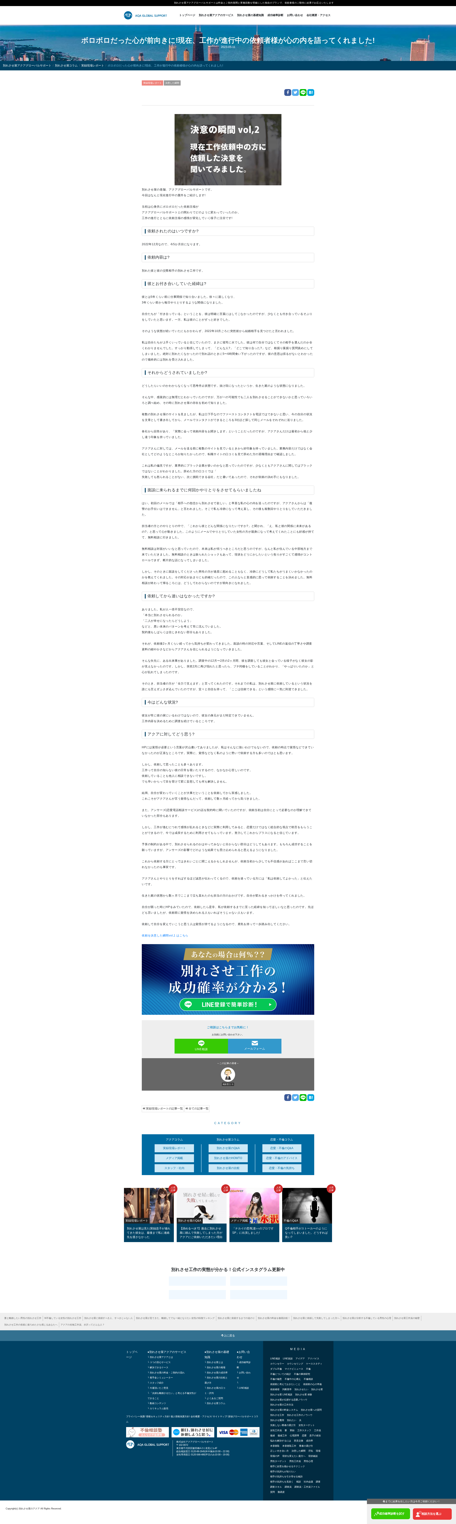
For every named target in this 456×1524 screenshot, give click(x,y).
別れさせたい (301, 1389)
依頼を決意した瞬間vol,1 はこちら (165, 935)
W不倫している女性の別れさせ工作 (62, 1318)
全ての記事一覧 (198, 1108)
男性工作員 (295, 1461)
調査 (318, 1481)
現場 (318, 1451)
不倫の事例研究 (302, 1374)
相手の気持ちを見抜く (281, 1481)
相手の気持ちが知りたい (283, 1471)
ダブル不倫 (276, 1369)
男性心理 (308, 1461)
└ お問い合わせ (244, 1375)
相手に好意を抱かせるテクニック (287, 1466)
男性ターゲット (278, 1461)
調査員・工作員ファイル (307, 1487)
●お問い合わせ (243, 1354)
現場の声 (274, 1456)
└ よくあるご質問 (213, 1398)
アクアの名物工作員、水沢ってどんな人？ (83, 1324)
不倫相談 (308, 1379)
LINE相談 (201, 1049)
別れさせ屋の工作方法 (281, 1404)
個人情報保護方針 (180, 1416)
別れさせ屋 (317, 1389)
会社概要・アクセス (319, 15)
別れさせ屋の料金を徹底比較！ (274, 1318)
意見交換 (298, 1440)
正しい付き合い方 (279, 1451)
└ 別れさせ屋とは (213, 1362)
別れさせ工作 (277, 1415)
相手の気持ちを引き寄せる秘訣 (286, 1476)
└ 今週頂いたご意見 (157, 1388)
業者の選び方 (306, 1446)
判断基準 (287, 1389)
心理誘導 (294, 1435)
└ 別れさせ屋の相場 (214, 1367)
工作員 (317, 1430)
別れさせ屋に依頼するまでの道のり (236, 1318)
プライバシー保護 (135, 1416)
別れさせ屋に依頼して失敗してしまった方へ (316, 1318)
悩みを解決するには (280, 1440)
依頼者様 (274, 1389)
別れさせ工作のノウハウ (299, 1415)
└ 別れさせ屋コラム (214, 1403)
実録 (292, 1430)
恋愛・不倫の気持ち (282, 1168)
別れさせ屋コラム (66, 65)
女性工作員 (276, 1430)
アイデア (300, 1358)
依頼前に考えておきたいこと (285, 1384)
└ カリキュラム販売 (157, 1408)
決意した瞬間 (172, 83)
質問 (272, 1492)
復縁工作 (282, 1435)
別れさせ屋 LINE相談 (281, 1394)
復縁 (272, 1435)
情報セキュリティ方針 (157, 1416)
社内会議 (308, 1481)
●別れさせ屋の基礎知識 (216, 1354)
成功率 (309, 1440)
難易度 (281, 1492)
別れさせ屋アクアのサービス (216, 15)
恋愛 (304, 1435)
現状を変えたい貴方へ (293, 1456)
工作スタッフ (304, 1430)
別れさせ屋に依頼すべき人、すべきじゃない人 (108, 1318)
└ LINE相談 (243, 1388)
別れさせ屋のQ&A (228, 1148)
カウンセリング (295, 1363)
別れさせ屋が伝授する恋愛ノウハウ (288, 1399)
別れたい (291, 1420)
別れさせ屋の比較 (228, 1168)
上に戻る (229, 1335)
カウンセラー (277, 1363)
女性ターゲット (307, 1425)
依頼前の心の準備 (312, 1384)
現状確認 (313, 1456)
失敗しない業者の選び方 (283, 1425)
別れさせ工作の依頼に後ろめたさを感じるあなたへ (31, 1324)
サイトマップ (220, 1416)
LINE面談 (288, 1358)
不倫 (308, 1369)
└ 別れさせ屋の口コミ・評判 (214, 1390)
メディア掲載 (174, 1158)
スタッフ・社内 (174, 1168)
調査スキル (276, 1487)
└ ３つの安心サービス (159, 1362)
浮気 (310, 1451)
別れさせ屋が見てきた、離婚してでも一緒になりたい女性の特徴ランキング (175, 1318)
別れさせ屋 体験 (303, 1394)
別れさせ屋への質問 (311, 1410)
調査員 (288, 1487)
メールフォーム (254, 1048)
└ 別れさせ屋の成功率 (216, 1372)
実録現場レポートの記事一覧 (164, 1108)
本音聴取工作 (289, 1446)
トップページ (187, 15)
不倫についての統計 (280, 1374)
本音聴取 (274, 1446)
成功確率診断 (275, 15)
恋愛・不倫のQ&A (281, 1148)
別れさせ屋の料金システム (284, 1410)
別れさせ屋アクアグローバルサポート (27, 65)
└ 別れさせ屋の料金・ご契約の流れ (166, 1372)
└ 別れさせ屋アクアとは (160, 1357)
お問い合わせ (295, 15)
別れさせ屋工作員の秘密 (407, 1318)
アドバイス (313, 1358)
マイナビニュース (294, 1369)
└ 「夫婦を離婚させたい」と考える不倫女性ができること (171, 1396)
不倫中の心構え (293, 1379)
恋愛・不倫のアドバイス (281, 1158)
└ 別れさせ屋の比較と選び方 (216, 1380)
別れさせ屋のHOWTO (228, 1158)
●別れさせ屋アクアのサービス (166, 1351)
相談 (298, 1481)
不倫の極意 (276, 1379)
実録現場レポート (92, 65)
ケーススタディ (314, 1363)
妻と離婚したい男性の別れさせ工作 (22, 1318)
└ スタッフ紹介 (155, 1382)
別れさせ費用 (277, 1420)
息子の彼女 (315, 1435)
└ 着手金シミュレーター (160, 1377)
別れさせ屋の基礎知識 (250, 15)
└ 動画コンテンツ (156, 1403)
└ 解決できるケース (157, 1367)
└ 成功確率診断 (244, 1365)
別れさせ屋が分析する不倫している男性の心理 (367, 1318)
